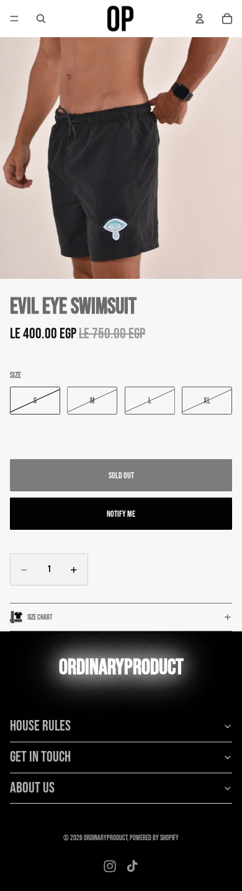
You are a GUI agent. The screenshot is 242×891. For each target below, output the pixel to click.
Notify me (121, 514)
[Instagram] (109, 866)
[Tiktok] (132, 866)
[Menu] (14, 18)
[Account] (199, 18)
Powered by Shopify (154, 838)
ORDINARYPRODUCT (105, 838)
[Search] (41, 18)
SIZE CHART (39, 617)
